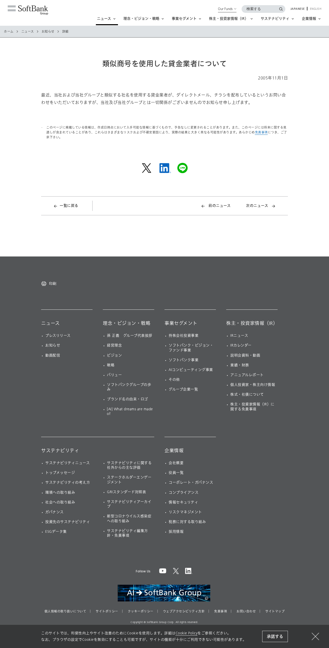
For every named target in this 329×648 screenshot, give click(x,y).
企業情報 (174, 450)
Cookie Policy (187, 633)
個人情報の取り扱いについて (65, 611)
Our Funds (225, 9)
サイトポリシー (107, 611)
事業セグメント (180, 323)
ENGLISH (316, 9)
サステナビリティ (60, 450)
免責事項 (261, 132)
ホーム (9, 31)
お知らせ (48, 31)
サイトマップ (275, 611)
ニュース (27, 31)
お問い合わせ (246, 611)
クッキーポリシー (140, 611)
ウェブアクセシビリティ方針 (184, 611)
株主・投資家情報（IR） (252, 323)
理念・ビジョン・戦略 (126, 323)
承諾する (275, 636)
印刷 (52, 283)
